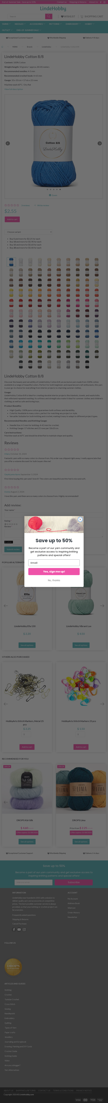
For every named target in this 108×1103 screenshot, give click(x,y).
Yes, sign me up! (54, 571)
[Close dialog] (80, 519)
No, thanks (54, 580)
